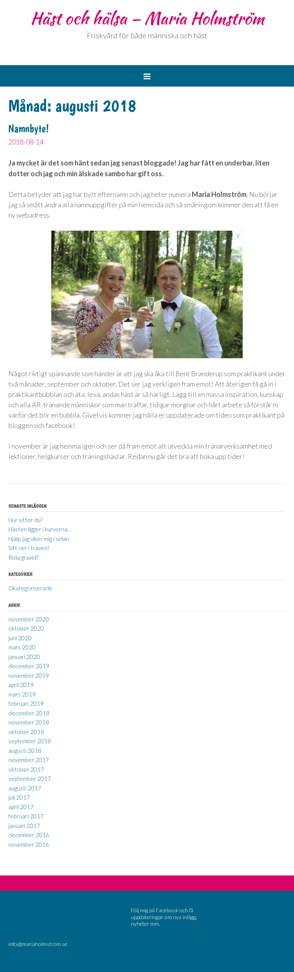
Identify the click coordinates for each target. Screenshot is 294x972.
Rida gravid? (23, 557)
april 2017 (21, 806)
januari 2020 (24, 656)
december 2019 (28, 665)
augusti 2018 (24, 750)
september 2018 (29, 741)
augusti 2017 (24, 788)
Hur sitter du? (25, 519)
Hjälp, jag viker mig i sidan (38, 538)
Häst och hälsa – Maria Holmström (147, 18)
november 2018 (28, 722)
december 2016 (28, 834)
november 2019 (28, 675)
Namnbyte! (28, 128)
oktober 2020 (26, 628)
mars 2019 (22, 694)
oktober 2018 (26, 731)
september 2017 (29, 778)
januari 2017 (24, 825)
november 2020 (28, 619)
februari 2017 (26, 816)
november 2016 (28, 844)
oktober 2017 (26, 769)
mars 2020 (22, 647)
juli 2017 (19, 797)
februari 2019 (26, 703)
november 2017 (28, 759)
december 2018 (28, 713)
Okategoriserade (30, 588)
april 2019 (21, 684)
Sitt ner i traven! (28, 547)
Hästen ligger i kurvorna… (39, 529)
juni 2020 (20, 637)
